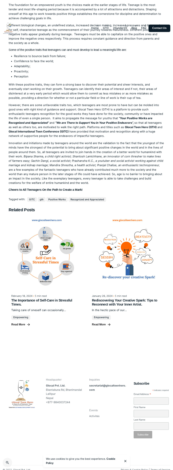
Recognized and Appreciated (87, 199)
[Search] (7, 462)
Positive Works (57, 199)
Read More (18, 324)
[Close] (125, 461)
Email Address (142, 394)
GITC (32, 199)
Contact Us (159, 28)
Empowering (20, 317)
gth (42, 199)
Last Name (139, 419)
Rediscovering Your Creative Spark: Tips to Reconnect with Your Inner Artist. (124, 302)
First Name (139, 407)
